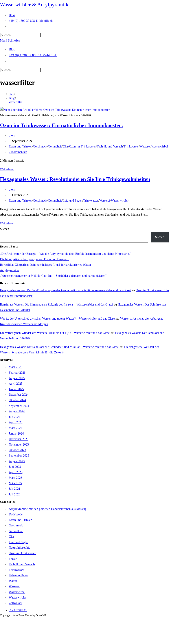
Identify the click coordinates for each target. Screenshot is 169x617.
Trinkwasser (131, 146)
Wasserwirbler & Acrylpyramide (35, 4)
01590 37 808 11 (18, 610)
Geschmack (40, 146)
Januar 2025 (16, 389)
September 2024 (19, 406)
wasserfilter (15, 102)
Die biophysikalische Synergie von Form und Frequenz (34, 259)
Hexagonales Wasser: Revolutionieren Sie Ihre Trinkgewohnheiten (75, 179)
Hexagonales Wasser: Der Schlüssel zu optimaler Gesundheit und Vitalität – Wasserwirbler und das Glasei (65, 290)
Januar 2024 (16, 433)
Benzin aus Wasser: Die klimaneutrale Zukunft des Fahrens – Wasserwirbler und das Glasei (56, 304)
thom (12, 135)
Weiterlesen (7, 169)
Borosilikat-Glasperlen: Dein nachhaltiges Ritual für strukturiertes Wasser (45, 264)
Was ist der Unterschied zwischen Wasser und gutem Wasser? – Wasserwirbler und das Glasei (58, 318)
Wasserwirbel (159, 146)
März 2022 (15, 483)
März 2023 (15, 477)
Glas (65, 146)
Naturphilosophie (19, 547)
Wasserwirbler (120, 200)
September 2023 (19, 455)
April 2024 (15, 422)
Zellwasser (15, 603)
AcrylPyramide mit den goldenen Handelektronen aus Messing (47, 509)
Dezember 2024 (18, 394)
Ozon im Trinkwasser (82, 146)
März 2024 (15, 428)
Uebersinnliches (18, 575)
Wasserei (145, 146)
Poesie (13, 559)
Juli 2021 (14, 488)
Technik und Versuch (110, 146)
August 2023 (17, 461)
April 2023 (15, 472)
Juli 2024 (14, 417)
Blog (12, 49)
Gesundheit (55, 146)
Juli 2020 (14, 494)
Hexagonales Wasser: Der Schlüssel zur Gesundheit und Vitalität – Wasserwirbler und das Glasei (59, 347)
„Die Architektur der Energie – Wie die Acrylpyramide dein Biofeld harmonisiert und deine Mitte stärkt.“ (65, 253)
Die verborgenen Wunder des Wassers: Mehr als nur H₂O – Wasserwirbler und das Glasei (55, 333)
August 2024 (17, 411)
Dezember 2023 (18, 439)
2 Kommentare (18, 152)
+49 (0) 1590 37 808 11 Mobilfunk (33, 55)
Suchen (4, 229)
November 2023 (19, 444)
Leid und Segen (72, 200)
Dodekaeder (16, 514)
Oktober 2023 (17, 450)
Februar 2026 (17, 372)
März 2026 (15, 367)
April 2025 (15, 383)
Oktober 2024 (17, 400)
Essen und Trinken (20, 146)
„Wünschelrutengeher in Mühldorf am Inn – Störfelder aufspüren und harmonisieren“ (53, 275)
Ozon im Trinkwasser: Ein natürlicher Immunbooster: (61, 125)
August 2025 (17, 378)
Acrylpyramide (9, 270)
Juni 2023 (15, 466)
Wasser (13, 580)
